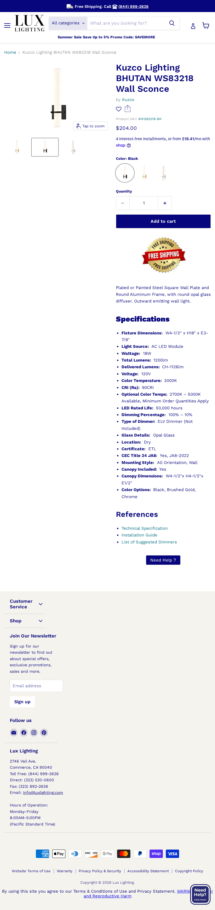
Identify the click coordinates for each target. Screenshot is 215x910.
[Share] (127, 110)
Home (10, 52)
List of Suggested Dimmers (149, 542)
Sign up (22, 701)
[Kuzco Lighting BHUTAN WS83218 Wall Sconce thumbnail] (17, 147)
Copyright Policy (189, 871)
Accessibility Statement (148, 871)
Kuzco (128, 99)
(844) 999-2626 (133, 6)
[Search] (171, 23)
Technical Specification (144, 528)
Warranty (65, 871)
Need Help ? (163, 560)
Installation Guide (139, 535)
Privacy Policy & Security (100, 871)
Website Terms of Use (31, 871)
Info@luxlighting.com (43, 792)
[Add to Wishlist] (118, 109)
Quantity (124, 191)
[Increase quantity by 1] (165, 203)
